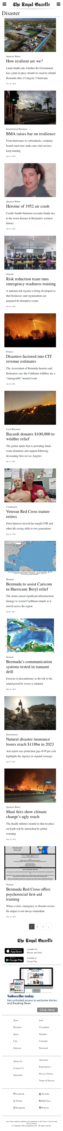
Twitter (18, 1100)
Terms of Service (47, 1080)
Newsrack (43, 1048)
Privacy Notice (46, 1073)
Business (17, 1027)
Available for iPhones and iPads (34, 951)
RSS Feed (45, 1100)
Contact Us (18, 1068)
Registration (45, 1066)
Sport (15, 1034)
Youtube (45, 1093)
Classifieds (44, 1027)
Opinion (17, 1048)
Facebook (19, 1093)
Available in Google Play (32, 959)
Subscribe (18, 1075)
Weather (43, 1034)
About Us (17, 1061)
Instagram (20, 1107)
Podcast (45, 1107)
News (15, 1020)
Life (15, 1041)
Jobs (41, 1020)
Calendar (43, 1041)
